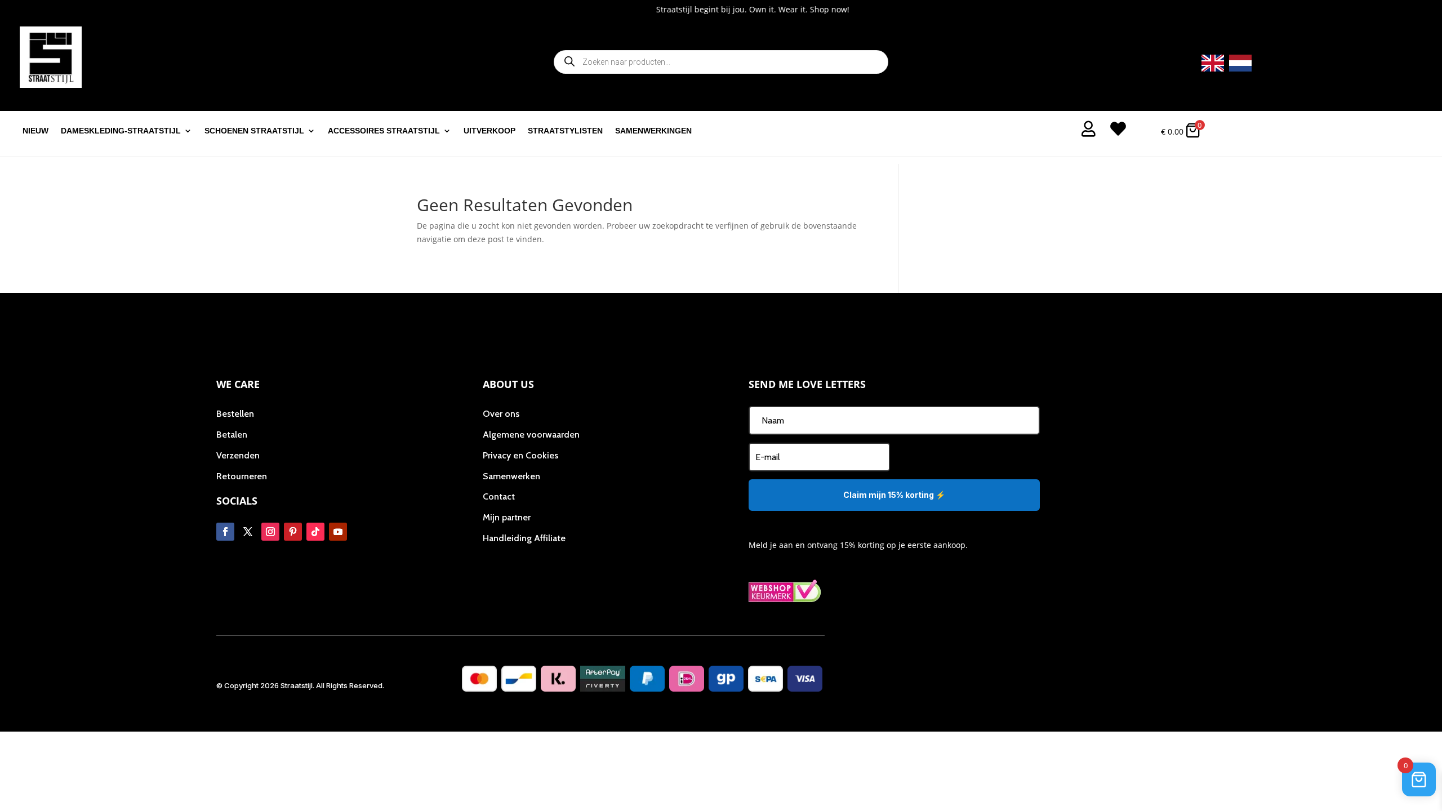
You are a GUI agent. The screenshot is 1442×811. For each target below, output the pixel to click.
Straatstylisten (565, 131)
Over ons (501, 413)
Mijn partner (507, 517)
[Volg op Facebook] (225, 532)
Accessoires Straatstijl (384, 131)
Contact (499, 496)
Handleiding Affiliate (524, 538)
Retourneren (241, 476)
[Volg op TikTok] (315, 532)
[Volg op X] (248, 532)
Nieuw (35, 131)
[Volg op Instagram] (270, 532)
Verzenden (238, 455)
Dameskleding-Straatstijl (121, 131)
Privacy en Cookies (520, 455)
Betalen (231, 434)
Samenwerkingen (653, 131)
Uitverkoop (489, 131)
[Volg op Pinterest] (293, 532)
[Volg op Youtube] (338, 532)
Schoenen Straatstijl (254, 131)
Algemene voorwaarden (531, 434)
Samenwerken (511, 476)
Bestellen (235, 413)
